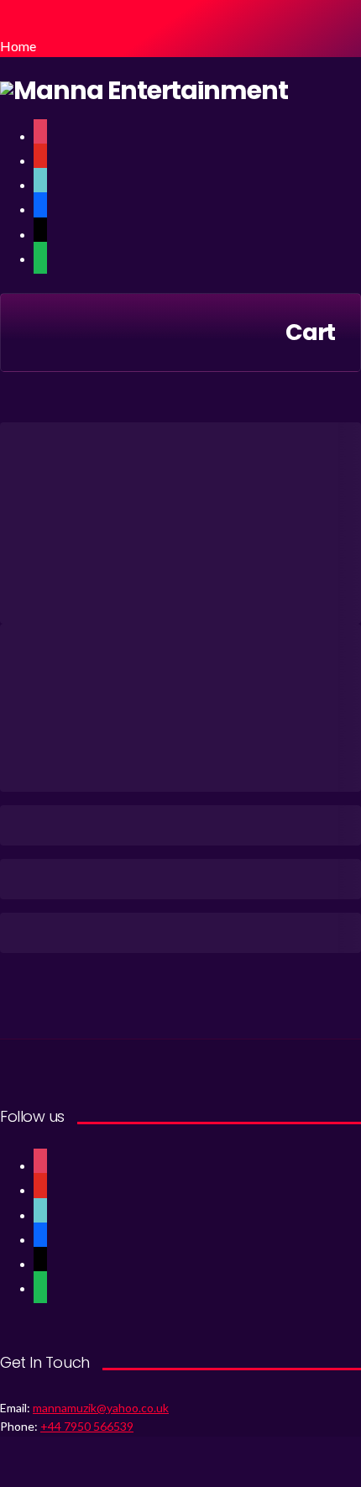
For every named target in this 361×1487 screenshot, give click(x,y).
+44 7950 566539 (86, 1426)
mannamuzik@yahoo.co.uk (101, 1408)
